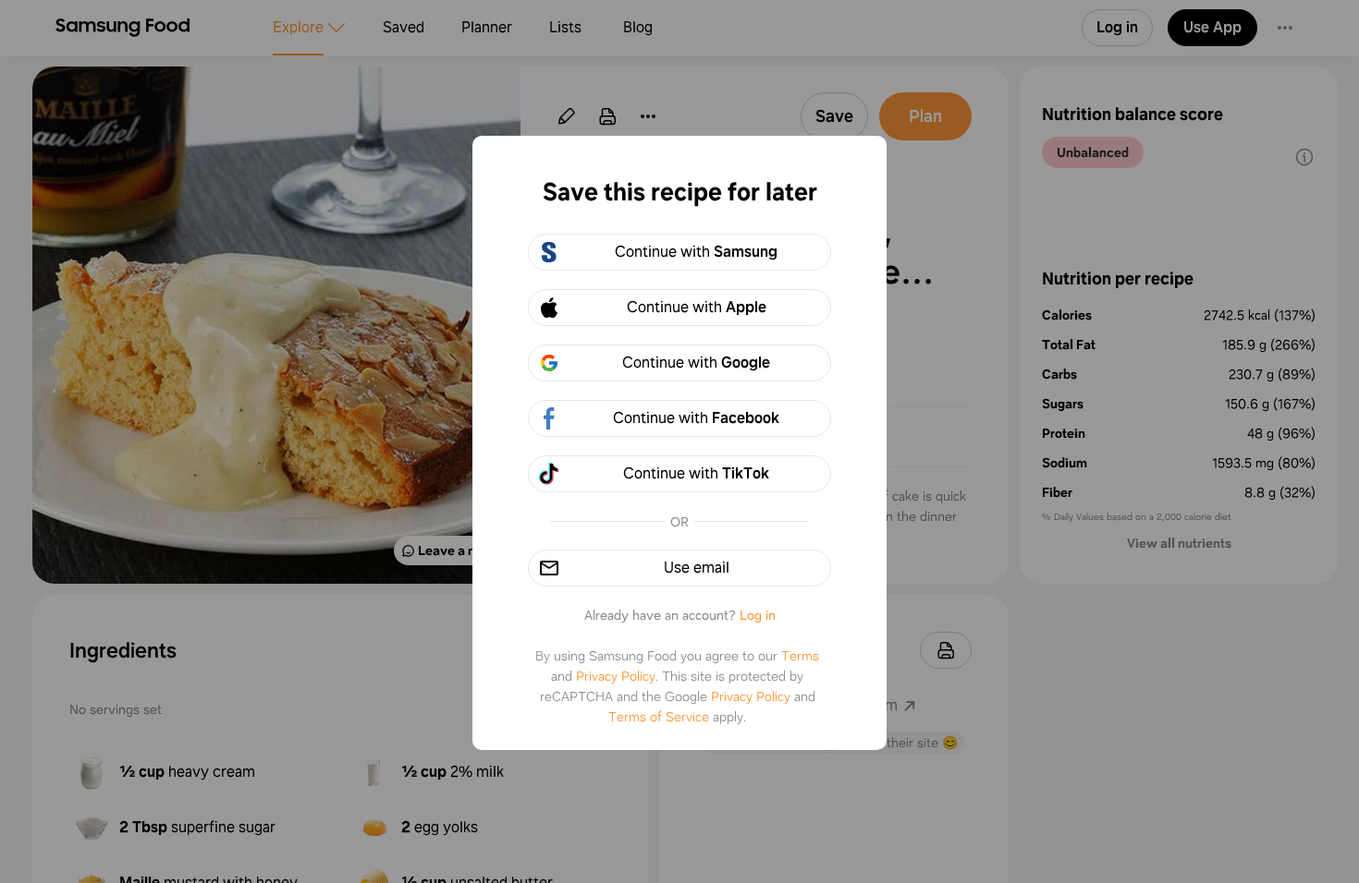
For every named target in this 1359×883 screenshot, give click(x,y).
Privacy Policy (615, 676)
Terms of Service (658, 716)
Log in (758, 615)
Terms (800, 655)
